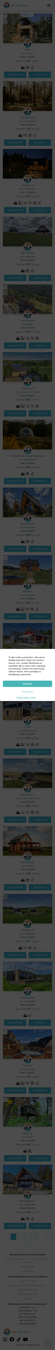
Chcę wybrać (27, 691)
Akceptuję (27, 684)
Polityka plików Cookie (26, 697)
